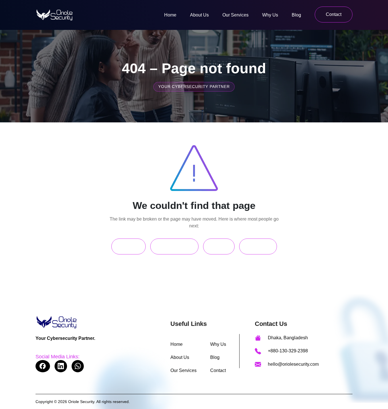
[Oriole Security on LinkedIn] (61, 366)
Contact (333, 14)
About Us (199, 15)
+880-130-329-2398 (288, 350)
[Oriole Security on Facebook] (43, 366)
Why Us (270, 15)
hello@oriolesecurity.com (293, 364)
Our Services (235, 15)
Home (170, 15)
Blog (296, 15)
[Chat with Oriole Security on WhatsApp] (78, 366)
